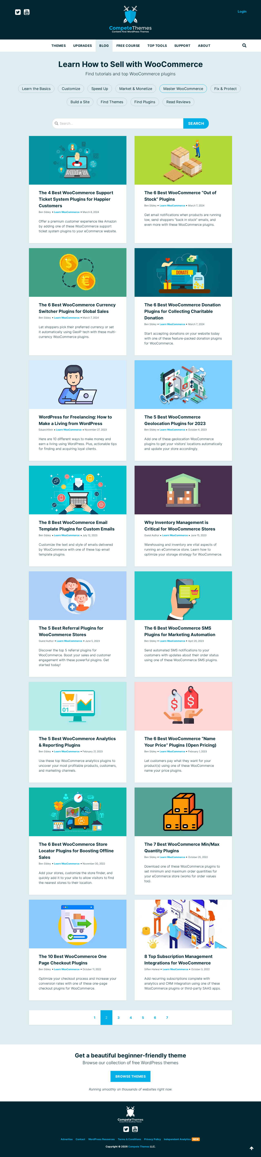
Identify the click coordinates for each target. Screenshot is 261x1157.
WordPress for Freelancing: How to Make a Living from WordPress (77, 384)
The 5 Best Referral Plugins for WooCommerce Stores (77, 595)
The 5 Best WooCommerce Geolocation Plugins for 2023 (183, 384)
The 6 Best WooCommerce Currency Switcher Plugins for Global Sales (77, 272)
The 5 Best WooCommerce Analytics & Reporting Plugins (77, 706)
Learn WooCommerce (67, 212)
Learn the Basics (36, 89)
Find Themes (112, 102)
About (204, 46)
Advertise (67, 1139)
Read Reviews (178, 102)
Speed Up (99, 89)
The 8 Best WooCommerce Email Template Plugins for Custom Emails (77, 490)
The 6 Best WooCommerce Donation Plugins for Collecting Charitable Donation (183, 272)
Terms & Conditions (129, 1139)
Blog (104, 46)
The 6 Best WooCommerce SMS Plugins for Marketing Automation (183, 595)
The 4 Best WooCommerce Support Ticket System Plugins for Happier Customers (77, 160)
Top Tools (157, 46)
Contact (80, 1139)
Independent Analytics (177, 1139)
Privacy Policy (152, 1139)
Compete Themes (138, 1146)
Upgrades (82, 46)
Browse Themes (130, 1076)
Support (182, 46)
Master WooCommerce (183, 89)
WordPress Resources (101, 1139)
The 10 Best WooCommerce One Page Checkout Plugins (77, 924)
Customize (71, 89)
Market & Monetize (135, 89)
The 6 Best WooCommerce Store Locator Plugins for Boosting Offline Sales (77, 812)
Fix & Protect (225, 89)
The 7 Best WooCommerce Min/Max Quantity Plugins (183, 812)
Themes (58, 46)
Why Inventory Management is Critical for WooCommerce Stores (183, 490)
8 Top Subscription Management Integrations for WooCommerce (183, 924)
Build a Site (80, 102)
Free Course (128, 46)
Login (242, 11)
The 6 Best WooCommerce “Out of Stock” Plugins (183, 160)
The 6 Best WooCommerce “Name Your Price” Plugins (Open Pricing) (183, 706)
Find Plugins (144, 102)
